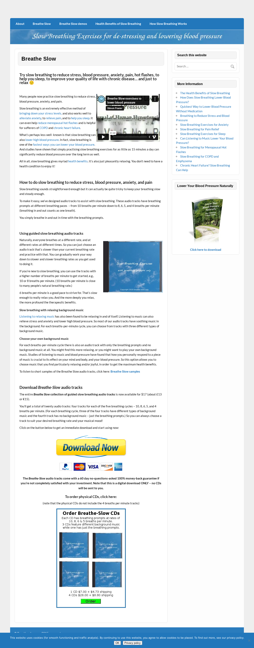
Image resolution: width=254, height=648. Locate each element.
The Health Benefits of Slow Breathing (205, 93)
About (20, 23)
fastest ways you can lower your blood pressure (63, 144)
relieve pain (53, 118)
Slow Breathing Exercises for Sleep (202, 134)
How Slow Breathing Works (168, 23)
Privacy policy (132, 642)
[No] (249, 640)
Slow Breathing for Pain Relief (199, 129)
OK (117, 642)
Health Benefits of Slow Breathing (118, 23)
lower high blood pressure (42, 139)
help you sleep (80, 118)
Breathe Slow (42, 23)
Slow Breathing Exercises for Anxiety (204, 124)
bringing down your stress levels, (40, 113)
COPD (43, 128)
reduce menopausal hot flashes (57, 123)
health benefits (78, 161)
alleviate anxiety (30, 118)
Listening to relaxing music (36, 316)
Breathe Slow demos (73, 23)
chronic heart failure (67, 128)
